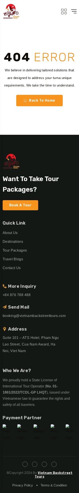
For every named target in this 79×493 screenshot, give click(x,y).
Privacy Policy (22, 485)
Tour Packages (15, 250)
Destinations (13, 241)
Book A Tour (20, 205)
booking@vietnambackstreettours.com (34, 316)
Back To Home (42, 100)
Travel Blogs (13, 259)
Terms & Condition (54, 485)
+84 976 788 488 (17, 295)
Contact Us (12, 268)
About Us (10, 233)
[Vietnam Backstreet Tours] (11, 11)
